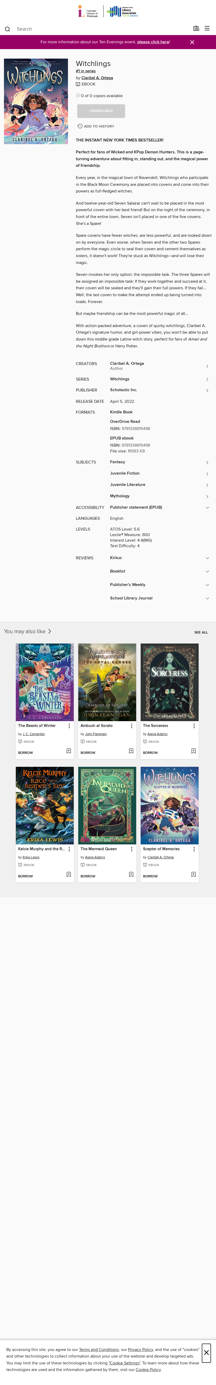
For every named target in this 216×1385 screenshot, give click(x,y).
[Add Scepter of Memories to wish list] (193, 875)
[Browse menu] (207, 28)
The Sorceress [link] (155, 726)
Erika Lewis (31, 857)
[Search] (7, 29)
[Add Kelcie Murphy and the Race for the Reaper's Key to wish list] (68, 875)
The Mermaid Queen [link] (99, 849)
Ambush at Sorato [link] (97, 726)
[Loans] (196, 29)
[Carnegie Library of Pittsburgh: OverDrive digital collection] (108, 11)
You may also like (25, 631)
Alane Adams (158, 734)
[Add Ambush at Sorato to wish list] (131, 751)
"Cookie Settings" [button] (124, 1363)
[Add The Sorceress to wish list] (193, 751)
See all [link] (201, 632)
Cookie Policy (148, 1369)
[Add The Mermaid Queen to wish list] (131, 875)
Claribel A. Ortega (97, 78)
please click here (153, 42)
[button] (101, 111)
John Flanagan (96, 734)
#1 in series (86, 71)
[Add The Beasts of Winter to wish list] (68, 751)
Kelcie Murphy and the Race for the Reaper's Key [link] (42, 849)
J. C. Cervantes (34, 734)
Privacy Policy (140, 1349)
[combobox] (97, 29)
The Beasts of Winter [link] (37, 726)
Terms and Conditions (99, 1349)
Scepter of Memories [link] (161, 849)
